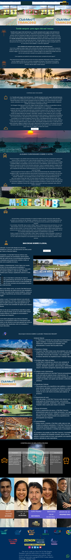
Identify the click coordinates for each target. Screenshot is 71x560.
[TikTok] (69, 284)
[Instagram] (69, 276)
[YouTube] (69, 282)
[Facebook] (69, 277)
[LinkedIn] (69, 281)
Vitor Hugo (43, 452)
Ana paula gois (15, 452)
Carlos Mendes (57, 452)
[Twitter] (69, 279)
